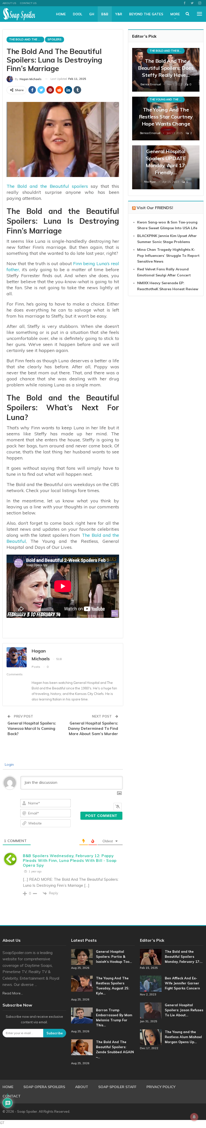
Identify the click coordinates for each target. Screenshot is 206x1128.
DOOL (77, 14)
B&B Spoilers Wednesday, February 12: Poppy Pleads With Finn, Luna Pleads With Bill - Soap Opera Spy (70, 860)
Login (9, 764)
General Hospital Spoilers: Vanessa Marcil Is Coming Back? (32, 728)
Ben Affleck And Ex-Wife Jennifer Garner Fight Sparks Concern (182, 983)
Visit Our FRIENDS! (155, 207)
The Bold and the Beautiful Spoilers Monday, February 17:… (183, 956)
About (81, 1087)
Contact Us (28, 3)
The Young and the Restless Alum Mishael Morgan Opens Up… (183, 1037)
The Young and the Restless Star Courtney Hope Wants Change (166, 116)
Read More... (13, 993)
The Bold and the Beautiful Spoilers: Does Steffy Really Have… (166, 68)
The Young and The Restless (167, 99)
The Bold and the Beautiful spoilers (47, 186)
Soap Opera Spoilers (44, 1087)
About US (9, 3)
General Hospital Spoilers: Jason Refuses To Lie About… (184, 1010)
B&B (104, 14)
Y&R (118, 14)
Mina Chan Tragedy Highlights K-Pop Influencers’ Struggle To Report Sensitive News (168, 255)
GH (91, 14)
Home (61, 14)
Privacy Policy (160, 1087)
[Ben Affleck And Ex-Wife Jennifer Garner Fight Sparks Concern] (151, 984)
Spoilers (54, 39)
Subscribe (54, 1033)
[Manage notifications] (194, 1117)
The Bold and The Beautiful (26, 39)
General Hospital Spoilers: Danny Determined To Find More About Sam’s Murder (93, 728)
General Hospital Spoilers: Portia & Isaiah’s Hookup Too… (114, 956)
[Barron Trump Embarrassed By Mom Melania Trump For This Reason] (82, 1015)
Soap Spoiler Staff (117, 1087)
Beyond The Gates (146, 14)
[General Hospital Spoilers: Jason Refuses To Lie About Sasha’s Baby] (151, 1010)
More (175, 14)
